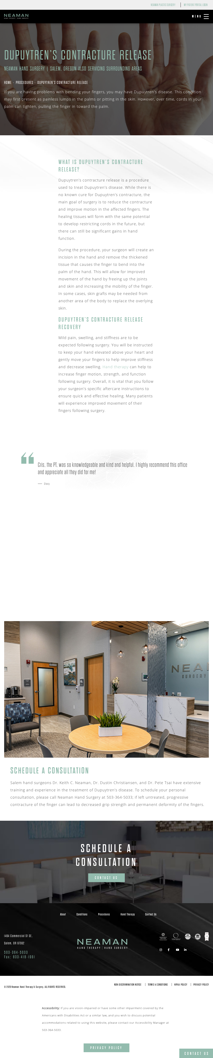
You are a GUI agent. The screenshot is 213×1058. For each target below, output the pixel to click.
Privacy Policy (201, 984)
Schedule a (106, 855)
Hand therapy (116, 366)
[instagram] (162, 950)
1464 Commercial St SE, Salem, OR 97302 (18, 939)
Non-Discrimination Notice (128, 984)
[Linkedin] (186, 950)
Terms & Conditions (158, 984)
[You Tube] (178, 950)
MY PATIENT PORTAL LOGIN (196, 5)
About (63, 914)
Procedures (24, 82)
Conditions (82, 914)
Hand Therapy (128, 914)
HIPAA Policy (180, 984)
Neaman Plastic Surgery (163, 5)
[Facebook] (170, 950)
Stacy (47, 483)
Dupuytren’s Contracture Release (62, 82)
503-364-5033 (51, 1030)
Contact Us (106, 878)
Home (8, 82)
